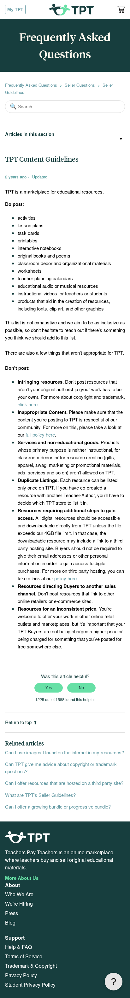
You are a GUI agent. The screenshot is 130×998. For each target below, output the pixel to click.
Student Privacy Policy (30, 984)
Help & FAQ (18, 946)
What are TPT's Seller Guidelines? (40, 795)
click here (28, 404)
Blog (10, 922)
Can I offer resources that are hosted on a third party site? (64, 783)
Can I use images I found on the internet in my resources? (64, 752)
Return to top (18, 722)
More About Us (21, 877)
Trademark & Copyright (31, 965)
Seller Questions (80, 85)
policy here (65, 578)
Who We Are (19, 894)
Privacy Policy (21, 975)
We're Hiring (19, 903)
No (81, 688)
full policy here (40, 434)
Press (11, 913)
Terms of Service (23, 956)
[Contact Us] (113, 981)
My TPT (15, 9)
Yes (48, 688)
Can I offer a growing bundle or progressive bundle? (58, 806)
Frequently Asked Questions (31, 85)
